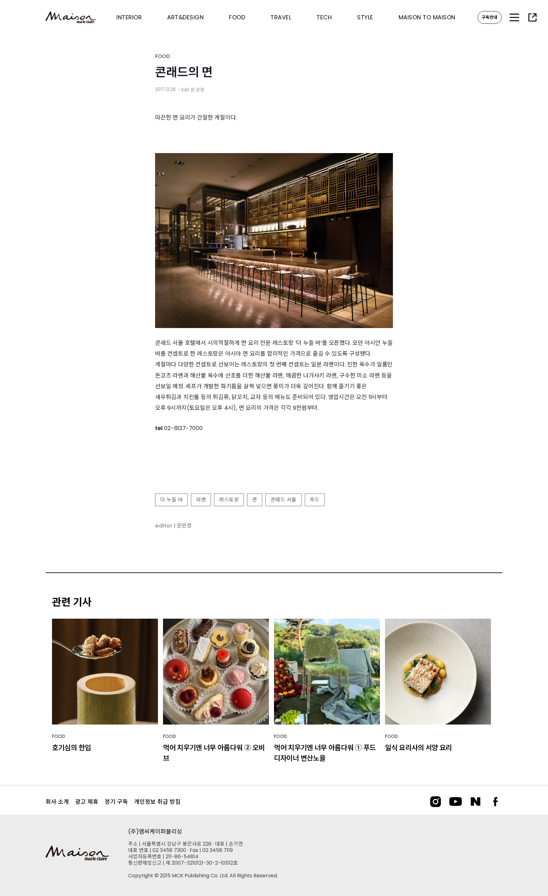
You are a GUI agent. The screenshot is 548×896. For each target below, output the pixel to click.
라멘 (201, 499)
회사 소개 (57, 802)
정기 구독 (116, 802)
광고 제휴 (86, 802)
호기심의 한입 (71, 748)
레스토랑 (229, 499)
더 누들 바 (171, 499)
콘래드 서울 (284, 499)
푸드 (315, 499)
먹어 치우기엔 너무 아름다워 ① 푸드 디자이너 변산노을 (325, 753)
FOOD (162, 56)
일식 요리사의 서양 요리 (418, 748)
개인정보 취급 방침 (157, 802)
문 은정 (197, 90)
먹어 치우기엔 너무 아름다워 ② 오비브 (214, 753)
